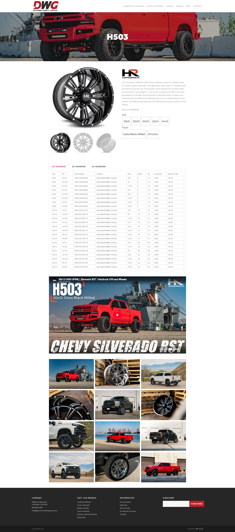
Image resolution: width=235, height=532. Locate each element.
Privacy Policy (125, 502)
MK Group (199, 529)
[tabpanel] (117, 220)
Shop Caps (81, 517)
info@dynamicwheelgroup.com (44, 511)
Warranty (123, 505)
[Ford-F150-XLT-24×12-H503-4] (117, 405)
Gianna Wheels (83, 511)
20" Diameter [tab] (59, 166)
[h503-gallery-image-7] (71, 436)
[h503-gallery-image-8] (71, 467)
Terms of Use (125, 508)
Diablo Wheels (83, 508)
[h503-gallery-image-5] (163, 405)
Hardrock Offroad (84, 502)
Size (124, 114)
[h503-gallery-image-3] (71, 374)
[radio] (126, 121)
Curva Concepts (83, 505)
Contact (123, 514)
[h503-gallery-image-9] (163, 374)
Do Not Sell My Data (128, 511)
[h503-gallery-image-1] (163, 467)
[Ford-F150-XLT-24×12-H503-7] (163, 436)
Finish (125, 127)
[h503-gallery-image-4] (117, 374)
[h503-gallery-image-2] (117, 436)
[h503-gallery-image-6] (71, 405)
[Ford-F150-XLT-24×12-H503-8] (117, 467)
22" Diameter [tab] (79, 166)
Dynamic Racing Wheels (87, 514)
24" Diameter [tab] (99, 166)
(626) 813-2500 (37, 507)
